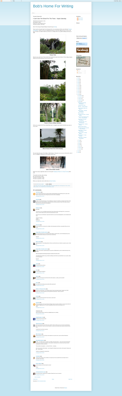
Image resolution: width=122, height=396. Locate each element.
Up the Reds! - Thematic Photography (82, 138)
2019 (78, 82)
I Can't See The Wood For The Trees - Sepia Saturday (83, 117)
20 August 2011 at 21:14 (40, 330)
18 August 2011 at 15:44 (40, 245)
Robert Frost (57, 185)
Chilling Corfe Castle (81, 105)
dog (42, 185)
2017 (78, 85)
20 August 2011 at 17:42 (40, 307)
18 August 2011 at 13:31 (40, 196)
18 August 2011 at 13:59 (40, 228)
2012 (78, 92)
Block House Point (39, 185)
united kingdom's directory (83, 44)
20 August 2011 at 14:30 (40, 292)
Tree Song (61, 185)
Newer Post (35, 379)
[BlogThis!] (47, 184)
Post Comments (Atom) (42, 381)
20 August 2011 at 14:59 (40, 299)
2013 (78, 91)
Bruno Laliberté (38, 363)
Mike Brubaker (38, 334)
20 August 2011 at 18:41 (40, 313)
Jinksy (37, 276)
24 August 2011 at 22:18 (40, 374)
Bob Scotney (80, 18)
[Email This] (46, 184)
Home (33, 12)
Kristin (37, 296)
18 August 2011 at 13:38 (40, 221)
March (79, 146)
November (80, 97)
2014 (78, 89)
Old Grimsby (53, 185)
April (79, 144)
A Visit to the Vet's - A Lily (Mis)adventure (82, 122)
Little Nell (37, 199)
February (80, 147)
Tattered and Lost (39, 323)
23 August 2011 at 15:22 (40, 360)
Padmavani (38, 207)
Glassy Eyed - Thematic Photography (82, 120)
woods (53, 186)
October (79, 98)
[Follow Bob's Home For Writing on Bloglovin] (81, 38)
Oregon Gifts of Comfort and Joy (42, 232)
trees (64, 185)
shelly (37, 263)
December (80, 95)
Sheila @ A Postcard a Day (41, 288)
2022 (78, 78)
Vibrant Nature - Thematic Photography (82, 111)
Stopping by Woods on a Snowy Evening (61, 171)
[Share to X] (48, 184)
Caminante (38, 356)
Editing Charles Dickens (82, 126)
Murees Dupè (38, 241)
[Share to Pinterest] (51, 184)
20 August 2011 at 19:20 (40, 320)
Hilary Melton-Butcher (40, 340)
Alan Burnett (38, 192)
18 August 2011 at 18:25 (40, 266)
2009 (78, 152)
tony (36, 270)
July (79, 140)
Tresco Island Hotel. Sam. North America (45, 186)
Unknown (37, 302)
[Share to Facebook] (50, 184)
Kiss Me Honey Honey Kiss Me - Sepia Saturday (83, 128)
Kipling (55, 26)
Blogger (65, 387)
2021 (78, 79)
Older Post (70, 379)
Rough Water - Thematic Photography (82, 131)
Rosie (37, 282)
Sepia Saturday (53, 180)
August (79, 101)
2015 (78, 88)
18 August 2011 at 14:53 (40, 238)
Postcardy (38, 224)
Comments (80, 72)
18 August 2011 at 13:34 (40, 204)
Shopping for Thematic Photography (82, 103)
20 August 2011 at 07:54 (40, 279)
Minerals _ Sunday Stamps (82, 106)
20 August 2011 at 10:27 (40, 285)
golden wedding (46, 185)
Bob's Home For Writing (53, 6)
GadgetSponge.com (39, 317)
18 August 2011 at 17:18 (40, 260)
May (79, 143)
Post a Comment (37, 377)
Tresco (66, 185)
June (79, 141)
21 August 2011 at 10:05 (40, 352)
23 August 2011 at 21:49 (40, 368)
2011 (78, 94)
